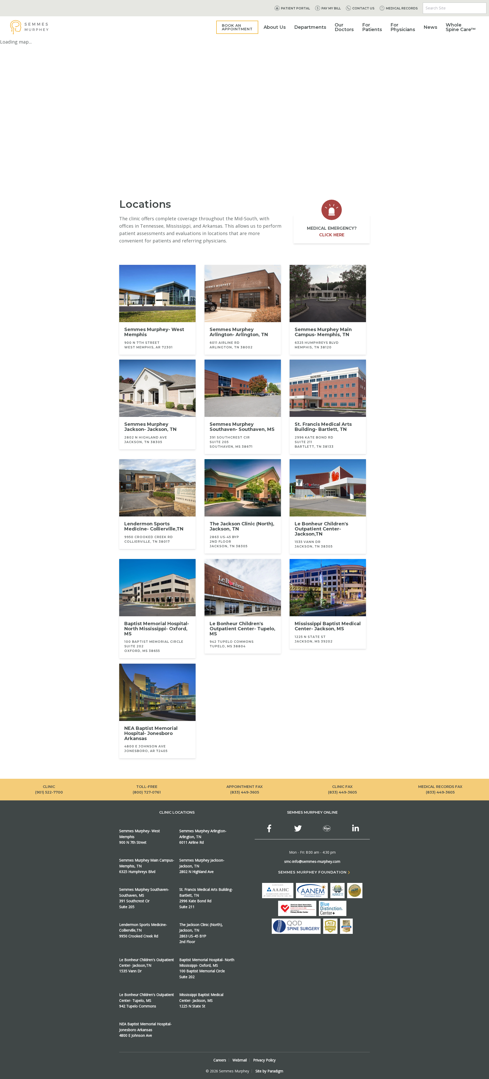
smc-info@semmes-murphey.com (312, 861)
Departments (310, 27)
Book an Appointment (237, 27)
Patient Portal (295, 8)
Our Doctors (344, 27)
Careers (219, 1060)
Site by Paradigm (269, 1071)
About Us (275, 27)
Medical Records (402, 8)
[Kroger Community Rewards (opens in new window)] (326, 828)
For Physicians (402, 27)
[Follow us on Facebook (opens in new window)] (269, 828)
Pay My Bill (331, 8)
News (430, 27)
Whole (461, 27)
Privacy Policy (264, 1060)
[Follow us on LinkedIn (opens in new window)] (355, 828)
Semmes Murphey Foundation (312, 872)
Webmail (240, 1060)
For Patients (372, 27)
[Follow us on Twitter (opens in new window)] (298, 828)
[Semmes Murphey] (29, 27)
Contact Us (363, 8)
